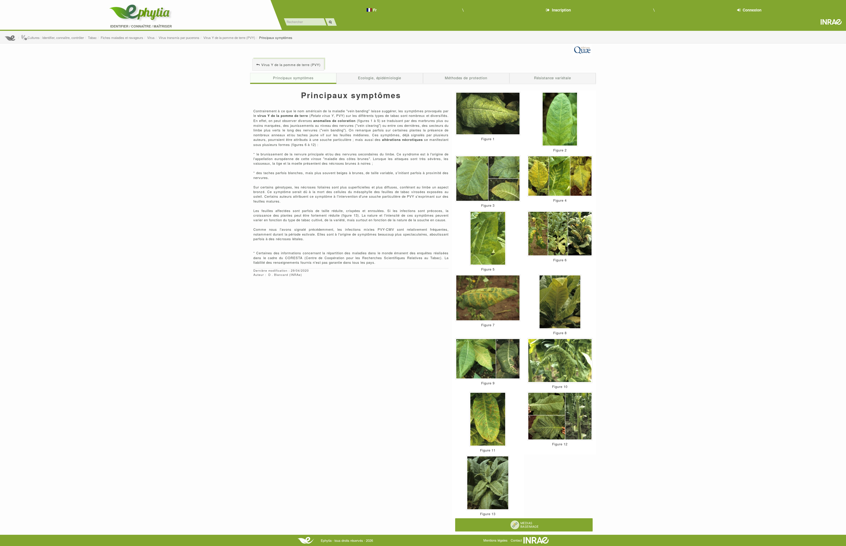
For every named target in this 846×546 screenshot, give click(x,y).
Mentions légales (495, 540)
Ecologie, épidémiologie (379, 77)
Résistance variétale (552, 77)
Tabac (92, 37)
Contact (516, 540)
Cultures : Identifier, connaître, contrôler (56, 37)
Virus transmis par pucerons (179, 37)
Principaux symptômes (275, 37)
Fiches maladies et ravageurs (122, 37)
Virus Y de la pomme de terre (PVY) (229, 37)
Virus (151, 37)
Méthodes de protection (466, 77)
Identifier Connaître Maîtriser (141, 26)
